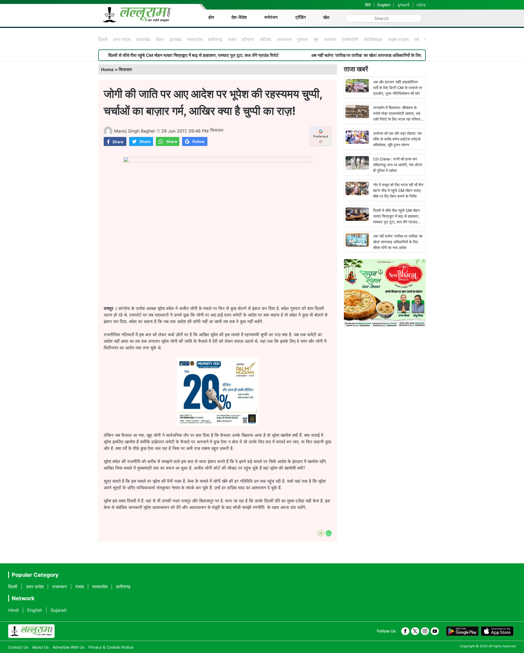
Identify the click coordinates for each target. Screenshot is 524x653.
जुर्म (315, 39)
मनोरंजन (271, 17)
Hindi (13, 610)
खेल (326, 17)
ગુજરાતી (403, 4)
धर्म (416, 39)
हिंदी (368, 4)
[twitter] (415, 631)
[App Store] (497, 631)
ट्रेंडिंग (300, 17)
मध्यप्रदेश (195, 39)
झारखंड (176, 39)
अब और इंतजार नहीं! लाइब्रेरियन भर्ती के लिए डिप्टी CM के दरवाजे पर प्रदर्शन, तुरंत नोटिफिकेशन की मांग (397, 88)
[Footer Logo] (31, 631)
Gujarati (58, 610)
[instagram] (425, 631)
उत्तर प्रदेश (121, 39)
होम (211, 17)
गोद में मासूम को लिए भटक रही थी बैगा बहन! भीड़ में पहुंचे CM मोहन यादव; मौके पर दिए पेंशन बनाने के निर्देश (398, 190)
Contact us (18, 647)
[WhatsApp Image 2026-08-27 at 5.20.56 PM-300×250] (218, 424)
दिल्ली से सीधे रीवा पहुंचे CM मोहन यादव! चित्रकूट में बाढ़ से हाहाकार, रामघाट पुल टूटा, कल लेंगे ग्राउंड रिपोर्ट (174, 55)
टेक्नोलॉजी (350, 39)
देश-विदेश (239, 17)
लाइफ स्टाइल (398, 39)
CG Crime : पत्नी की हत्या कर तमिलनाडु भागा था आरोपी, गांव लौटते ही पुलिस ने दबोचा (397, 165)
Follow (198, 141)
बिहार (160, 39)
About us (40, 647)
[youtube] (435, 631)
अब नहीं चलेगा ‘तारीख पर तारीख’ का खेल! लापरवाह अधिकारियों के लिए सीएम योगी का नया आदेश (367, 55)
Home (107, 69)
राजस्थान (284, 39)
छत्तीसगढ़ (215, 39)
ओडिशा (265, 39)
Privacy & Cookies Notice (110, 647)
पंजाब (232, 39)
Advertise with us (68, 647)
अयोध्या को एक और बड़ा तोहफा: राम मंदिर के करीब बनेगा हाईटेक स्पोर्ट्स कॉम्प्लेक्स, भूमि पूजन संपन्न (397, 139)
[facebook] (405, 631)
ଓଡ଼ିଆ (421, 4)
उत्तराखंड (143, 39)
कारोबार (330, 39)
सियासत (125, 69)
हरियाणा (248, 39)
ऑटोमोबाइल (373, 39)
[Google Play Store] (462, 631)
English (383, 4)
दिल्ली (103, 39)
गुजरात (302, 39)
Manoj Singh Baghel (134, 131)
